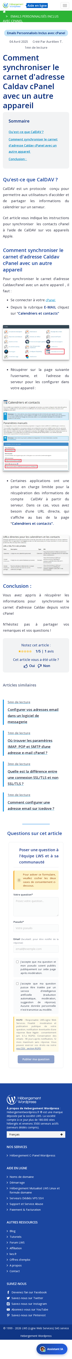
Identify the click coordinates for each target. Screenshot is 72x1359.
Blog (13, 1231)
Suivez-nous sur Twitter (27, 1298)
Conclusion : (18, 159)
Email (36, 940)
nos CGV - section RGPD (28, 1048)
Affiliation (16, 1248)
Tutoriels (16, 1237)
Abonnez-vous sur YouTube (30, 1309)
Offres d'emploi (20, 1259)
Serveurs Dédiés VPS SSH (27, 1198)
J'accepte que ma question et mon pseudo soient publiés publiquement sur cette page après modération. (38, 967)
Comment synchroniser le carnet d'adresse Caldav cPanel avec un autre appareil (33, 145)
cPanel (51, 300)
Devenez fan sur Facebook (29, 1292)
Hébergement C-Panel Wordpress (32, 1155)
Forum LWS (17, 1242)
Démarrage (17, 1182)
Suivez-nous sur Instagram (29, 1304)
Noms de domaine (22, 1177)
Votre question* (23, 894)
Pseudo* (18, 922)
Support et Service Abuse (26, 1204)
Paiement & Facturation (25, 1209)
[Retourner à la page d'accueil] (4, 12)
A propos (16, 1265)
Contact (15, 1271)
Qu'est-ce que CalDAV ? (26, 132)
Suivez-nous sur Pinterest (29, 1315)
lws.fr (13, 1254)
